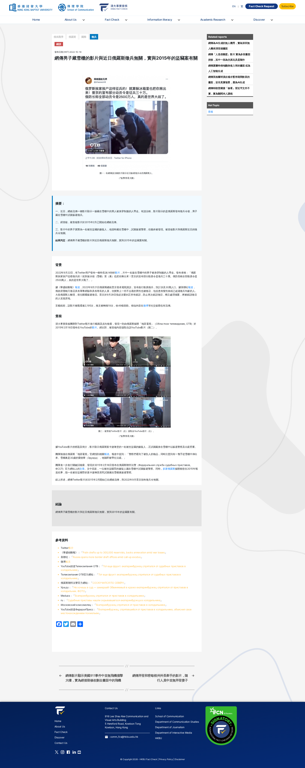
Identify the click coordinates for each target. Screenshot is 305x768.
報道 (77, 287)
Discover (259, 19)
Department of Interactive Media (173, 732)
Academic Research (212, 19)
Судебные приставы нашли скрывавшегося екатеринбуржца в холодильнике (114, 600)
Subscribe (287, 6)
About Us (71, 19)
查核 (210, 111)
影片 (117, 272)
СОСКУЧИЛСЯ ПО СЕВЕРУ (108, 582)
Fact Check (112, 19)
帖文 (68, 561)
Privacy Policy (166, 759)
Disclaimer (180, 759)
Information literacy (159, 19)
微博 (145, 305)
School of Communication (169, 716)
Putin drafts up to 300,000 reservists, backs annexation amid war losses (124, 552)
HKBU (158, 738)
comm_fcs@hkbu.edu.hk (124, 736)
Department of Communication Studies (177, 721)
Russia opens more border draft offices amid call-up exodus (106, 556)
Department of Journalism (169, 727)
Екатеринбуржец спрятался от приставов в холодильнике (109, 595)
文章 (82, 468)
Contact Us (61, 742)
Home (36, 19)
